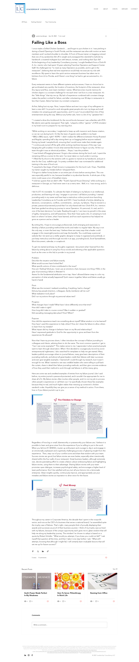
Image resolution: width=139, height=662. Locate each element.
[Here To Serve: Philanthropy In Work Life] (69, 581)
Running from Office (98, 593)
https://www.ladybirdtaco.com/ (74, 651)
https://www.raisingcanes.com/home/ (54, 652)
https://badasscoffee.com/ (59, 650)
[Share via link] (48, 551)
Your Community (50, 22)
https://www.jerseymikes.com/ (53, 651)
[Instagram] (29, 655)
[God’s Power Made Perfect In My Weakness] (36, 581)
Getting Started (36, 22)
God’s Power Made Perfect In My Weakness (35, 594)
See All (115, 569)
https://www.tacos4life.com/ (85, 652)
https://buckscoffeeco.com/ (82, 650)
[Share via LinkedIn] (43, 551)
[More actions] (106, 36)
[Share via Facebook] (33, 551)
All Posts (24, 22)
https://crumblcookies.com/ (41, 651)
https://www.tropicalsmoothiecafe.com (70, 652)
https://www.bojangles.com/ (71, 650)
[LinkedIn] (25, 655)
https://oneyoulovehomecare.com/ (99, 651)
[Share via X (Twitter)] (38, 551)
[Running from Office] (102, 581)
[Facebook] (32, 655)
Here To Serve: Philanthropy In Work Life (69, 594)
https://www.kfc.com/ (64, 651)
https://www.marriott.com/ (86, 651)
